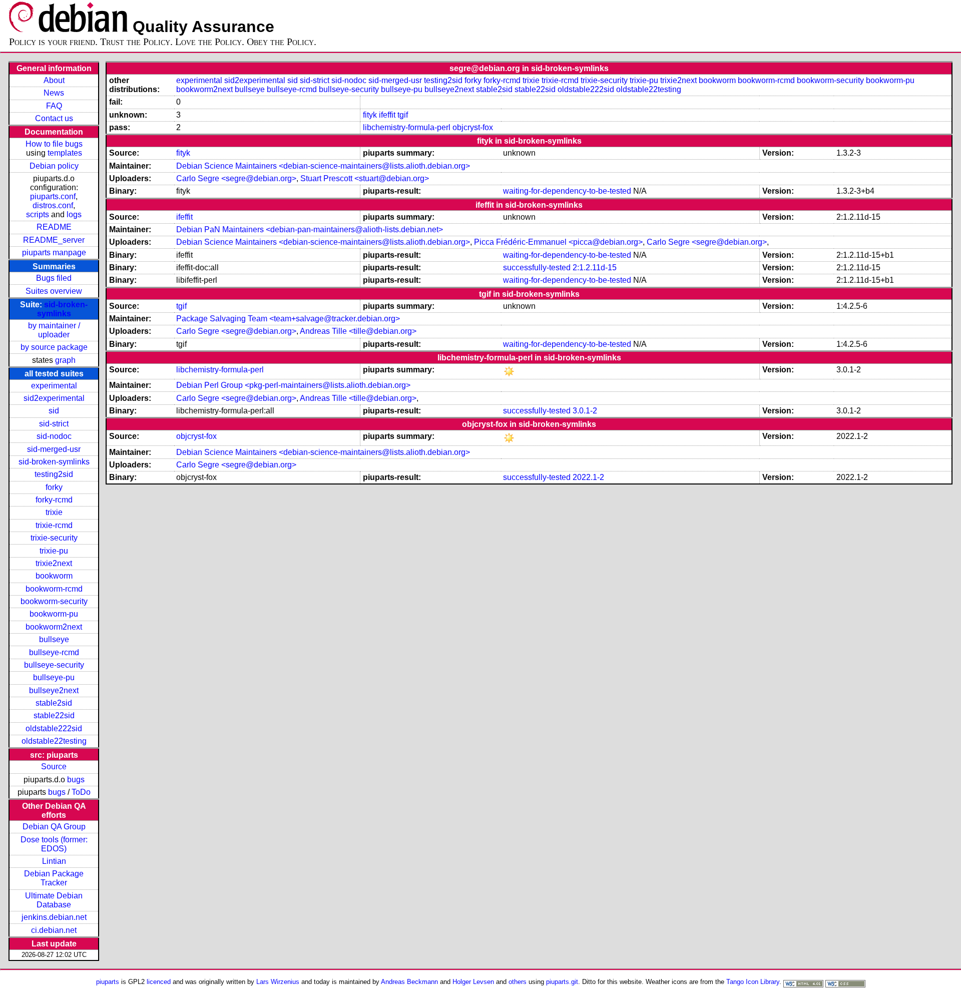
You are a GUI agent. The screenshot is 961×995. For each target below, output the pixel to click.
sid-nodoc (54, 436)
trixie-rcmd (54, 525)
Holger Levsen (473, 981)
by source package (54, 347)
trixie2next (54, 563)
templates (65, 153)
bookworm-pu (54, 614)
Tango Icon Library (752, 981)
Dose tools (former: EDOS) (54, 844)
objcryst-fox (472, 127)
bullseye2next (54, 690)
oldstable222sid (54, 728)
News (54, 93)
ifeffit (387, 115)
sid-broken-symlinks (62, 309)
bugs (76, 779)
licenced (159, 981)
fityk (370, 115)
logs (74, 214)
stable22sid (54, 715)
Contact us (54, 118)
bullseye (54, 639)
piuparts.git (562, 981)
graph (65, 360)
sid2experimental (54, 398)
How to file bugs (54, 144)
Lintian (54, 861)
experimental (54, 385)
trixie (54, 512)
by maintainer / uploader (54, 330)
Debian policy (54, 166)
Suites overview (54, 291)
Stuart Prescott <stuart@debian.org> (364, 178)
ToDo (81, 792)
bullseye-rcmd (54, 652)
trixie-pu (54, 551)
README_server (54, 240)
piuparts (107, 981)
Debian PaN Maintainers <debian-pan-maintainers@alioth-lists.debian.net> (309, 229)
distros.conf (53, 205)
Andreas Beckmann (409, 981)
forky (54, 487)
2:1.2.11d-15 (595, 267)
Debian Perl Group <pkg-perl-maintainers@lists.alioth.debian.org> (293, 385)
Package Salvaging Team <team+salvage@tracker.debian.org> (288, 318)
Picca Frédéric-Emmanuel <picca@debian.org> (558, 242)
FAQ (54, 106)
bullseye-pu (54, 677)
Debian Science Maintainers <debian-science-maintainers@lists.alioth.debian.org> (323, 166)
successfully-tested (537, 267)
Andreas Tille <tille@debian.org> (358, 331)
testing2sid (54, 474)
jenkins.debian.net (54, 917)
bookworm (54, 576)
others (518, 981)
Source (54, 766)
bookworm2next (54, 627)
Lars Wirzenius (277, 981)
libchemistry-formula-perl (406, 127)
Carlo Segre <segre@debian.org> (236, 178)
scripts (37, 214)
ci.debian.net (54, 930)
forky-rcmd (54, 499)
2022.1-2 (588, 477)
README (54, 227)
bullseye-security (54, 665)
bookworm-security (54, 601)
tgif (402, 115)
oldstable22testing (54, 741)
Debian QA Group (54, 826)
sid (54, 410)
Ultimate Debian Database (54, 900)
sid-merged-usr (54, 449)
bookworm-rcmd (54, 589)
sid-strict (54, 423)
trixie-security (54, 538)
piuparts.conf (53, 196)
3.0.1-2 (585, 410)
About (54, 80)
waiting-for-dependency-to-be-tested (567, 191)
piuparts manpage (54, 252)
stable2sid (54, 703)
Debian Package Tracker (54, 878)
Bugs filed (54, 278)
